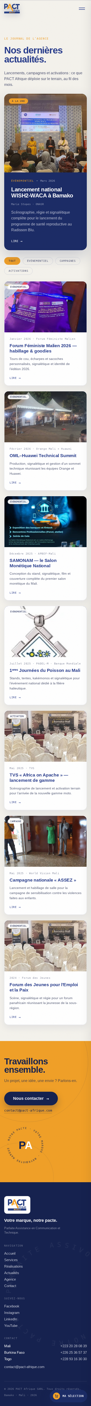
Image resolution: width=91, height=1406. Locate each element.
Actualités (11, 1273)
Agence (10, 1279)
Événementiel (38, 260)
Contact (10, 1286)
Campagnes (68, 260)
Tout (12, 260)
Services (11, 1260)
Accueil (9, 1253)
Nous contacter (31, 1098)
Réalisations (13, 1266)
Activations (18, 270)
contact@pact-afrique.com (28, 1110)
